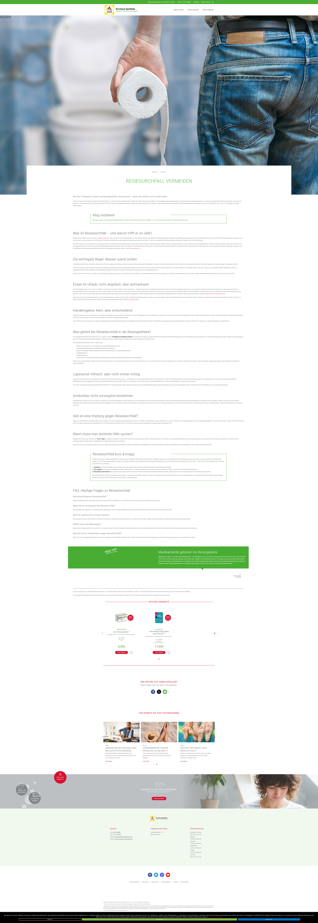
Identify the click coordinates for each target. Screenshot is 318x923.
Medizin (154, 172)
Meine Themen (179, 10)
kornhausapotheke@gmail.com (123, 837)
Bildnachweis (184, 882)
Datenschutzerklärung (215, 917)
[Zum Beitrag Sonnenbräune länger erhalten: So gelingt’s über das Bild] (159, 732)
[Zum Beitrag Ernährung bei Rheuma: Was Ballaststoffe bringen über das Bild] (121, 732)
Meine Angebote (208, 10)
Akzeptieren (159, 919)
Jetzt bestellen (121, 652)
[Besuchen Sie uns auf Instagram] (162, 875)
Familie (182, 745)
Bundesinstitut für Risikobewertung (214, 294)
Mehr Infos (269, 919)
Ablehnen (50, 919)
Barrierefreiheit (166, 882)
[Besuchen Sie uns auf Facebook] (150, 875)
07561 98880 (187, 2)
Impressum (145, 882)
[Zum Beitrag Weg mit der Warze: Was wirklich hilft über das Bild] (196, 732)
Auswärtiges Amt (135, 248)
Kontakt (175, 882)
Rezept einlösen (205, 2)
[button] (215, 632)
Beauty (145, 745)
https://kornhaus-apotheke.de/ (123, 839)
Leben (107, 745)
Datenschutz (155, 882)
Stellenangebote (134, 882)
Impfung (105, 421)
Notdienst (196, 2)
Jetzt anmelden (159, 798)
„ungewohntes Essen (103, 238)
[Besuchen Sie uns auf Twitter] (156, 875)
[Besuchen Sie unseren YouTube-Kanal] (168, 875)
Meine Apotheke (193, 10)
